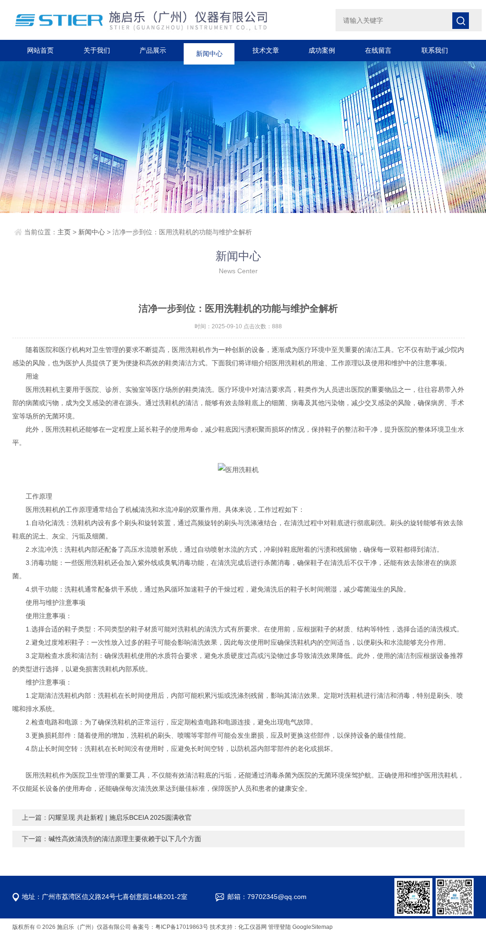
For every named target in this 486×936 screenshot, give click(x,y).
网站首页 (40, 50)
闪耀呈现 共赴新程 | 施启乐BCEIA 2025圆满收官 (120, 817)
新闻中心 (209, 50)
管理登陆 (279, 927)
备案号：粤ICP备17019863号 (170, 927)
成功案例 (321, 50)
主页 (64, 232)
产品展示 (153, 50)
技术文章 (265, 50)
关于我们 (97, 50)
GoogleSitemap (312, 927)
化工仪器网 (252, 927)
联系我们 (434, 50)
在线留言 (378, 50)
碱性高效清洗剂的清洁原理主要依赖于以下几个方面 (124, 839)
